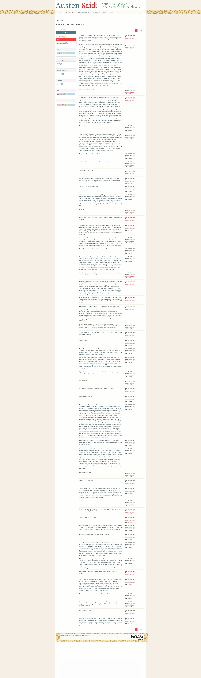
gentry (58, 84)
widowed (59, 74)
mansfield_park (61, 43)
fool (58, 63)
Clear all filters (60, 36)
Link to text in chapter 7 (130, 475)
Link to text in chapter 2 (130, 189)
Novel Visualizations (84, 12)
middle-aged (60, 94)
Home (60, 12)
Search (105, 12)
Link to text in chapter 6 (130, 383)
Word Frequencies (69, 12)
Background (96, 12)
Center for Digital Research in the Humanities (79, 635)
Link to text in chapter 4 (130, 375)
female (58, 53)
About (111, 12)
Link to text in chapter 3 (130, 252)
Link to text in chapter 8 (130, 582)
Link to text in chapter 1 (130, 38)
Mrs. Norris (60, 104)
